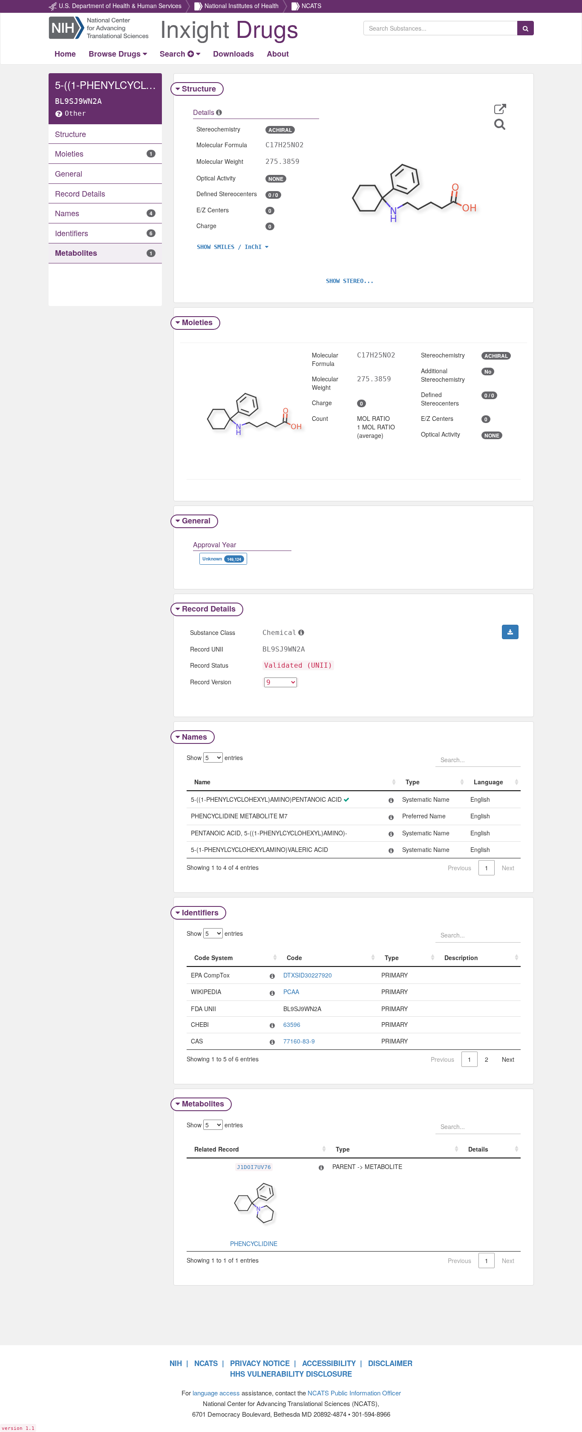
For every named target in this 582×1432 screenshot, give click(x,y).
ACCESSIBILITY (329, 1363)
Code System (213, 957)
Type (413, 781)
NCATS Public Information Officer (354, 1392)
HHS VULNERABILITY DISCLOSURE (291, 1374)
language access (216, 1392)
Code (294, 957)
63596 (291, 1024)
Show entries (215, 757)
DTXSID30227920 (307, 975)
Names (194, 736)
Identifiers (200, 912)
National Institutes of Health (242, 5)
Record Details (209, 608)
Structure (199, 88)
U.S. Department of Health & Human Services (120, 5)
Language (488, 781)
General (196, 520)
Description (461, 957)
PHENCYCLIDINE (253, 1243)
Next (508, 1059)
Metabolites (203, 1103)
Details (478, 1149)
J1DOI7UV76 (254, 1167)
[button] (500, 108)
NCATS (311, 5)
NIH (176, 1363)
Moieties (197, 322)
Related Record (216, 1149)
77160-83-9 (299, 1041)
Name (202, 781)
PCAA (291, 991)
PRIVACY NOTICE (260, 1363)
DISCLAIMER (390, 1363)
